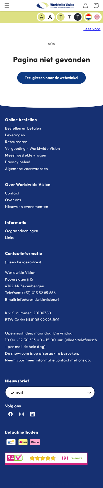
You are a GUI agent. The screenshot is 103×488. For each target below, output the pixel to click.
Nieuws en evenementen (26, 206)
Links (9, 237)
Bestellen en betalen (23, 128)
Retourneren (16, 141)
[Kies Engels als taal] (97, 17)
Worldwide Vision (43, 484)
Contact (12, 193)
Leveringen (15, 135)
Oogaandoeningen (21, 230)
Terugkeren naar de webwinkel (51, 77)
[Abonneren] (89, 392)
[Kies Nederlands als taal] (88, 17)
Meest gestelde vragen (25, 155)
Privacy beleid (17, 162)
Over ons (13, 199)
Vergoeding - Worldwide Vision (32, 148)
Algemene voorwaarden (26, 168)
